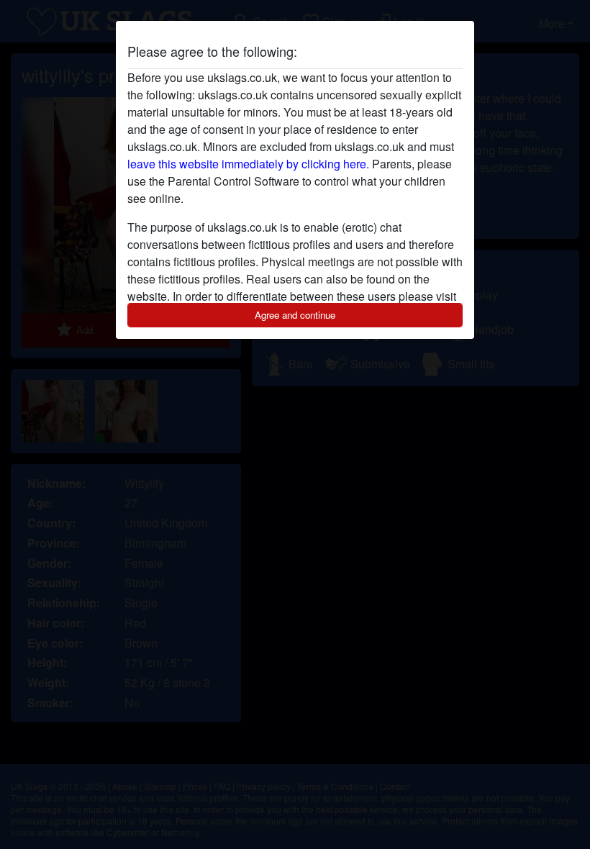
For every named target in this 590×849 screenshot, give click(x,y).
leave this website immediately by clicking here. (248, 163)
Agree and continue (295, 315)
